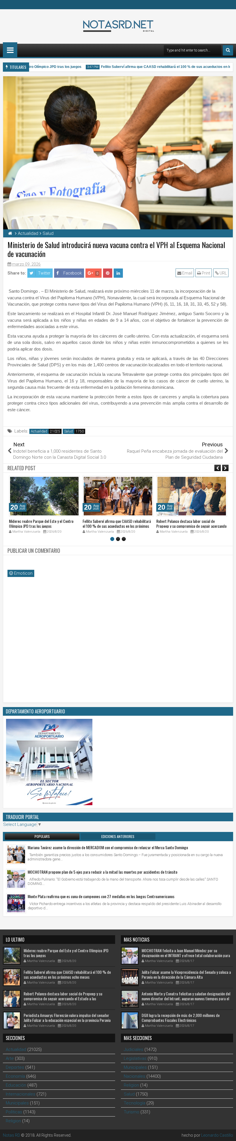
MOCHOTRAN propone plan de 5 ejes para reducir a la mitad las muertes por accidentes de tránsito (102, 872)
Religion (13, 1120)
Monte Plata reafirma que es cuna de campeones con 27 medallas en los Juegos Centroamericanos (101, 896)
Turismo (131, 1112)
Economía (15, 1076)
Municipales (17, 1103)
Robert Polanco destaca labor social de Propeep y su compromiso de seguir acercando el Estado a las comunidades (191, 526)
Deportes (15, 1067)
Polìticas (14, 1112)
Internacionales (20, 1094)
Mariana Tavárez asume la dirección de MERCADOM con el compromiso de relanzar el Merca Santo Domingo (108, 847)
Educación (16, 1085)
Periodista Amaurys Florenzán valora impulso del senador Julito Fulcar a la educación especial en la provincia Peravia (67, 1017)
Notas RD (11, 1135)
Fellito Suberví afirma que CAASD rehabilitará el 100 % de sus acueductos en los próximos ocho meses (117, 526)
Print (205, 273)
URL (223, 273)
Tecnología (134, 1103)
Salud (68, 431)
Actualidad (39, 431)
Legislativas (135, 1058)
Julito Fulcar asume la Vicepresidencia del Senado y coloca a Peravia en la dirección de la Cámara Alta (186, 974)
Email (186, 273)
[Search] (228, 50)
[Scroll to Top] (227, 1132)
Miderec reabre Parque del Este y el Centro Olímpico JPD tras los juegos (41, 523)
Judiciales (133, 1049)
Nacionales (134, 1076)
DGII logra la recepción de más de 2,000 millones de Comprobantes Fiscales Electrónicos (181, 1017)
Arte (10, 1058)
